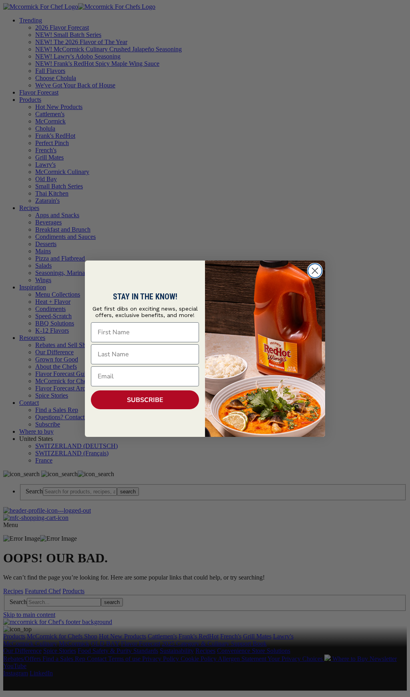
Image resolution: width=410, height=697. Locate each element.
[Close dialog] (315, 271)
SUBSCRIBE (145, 400)
